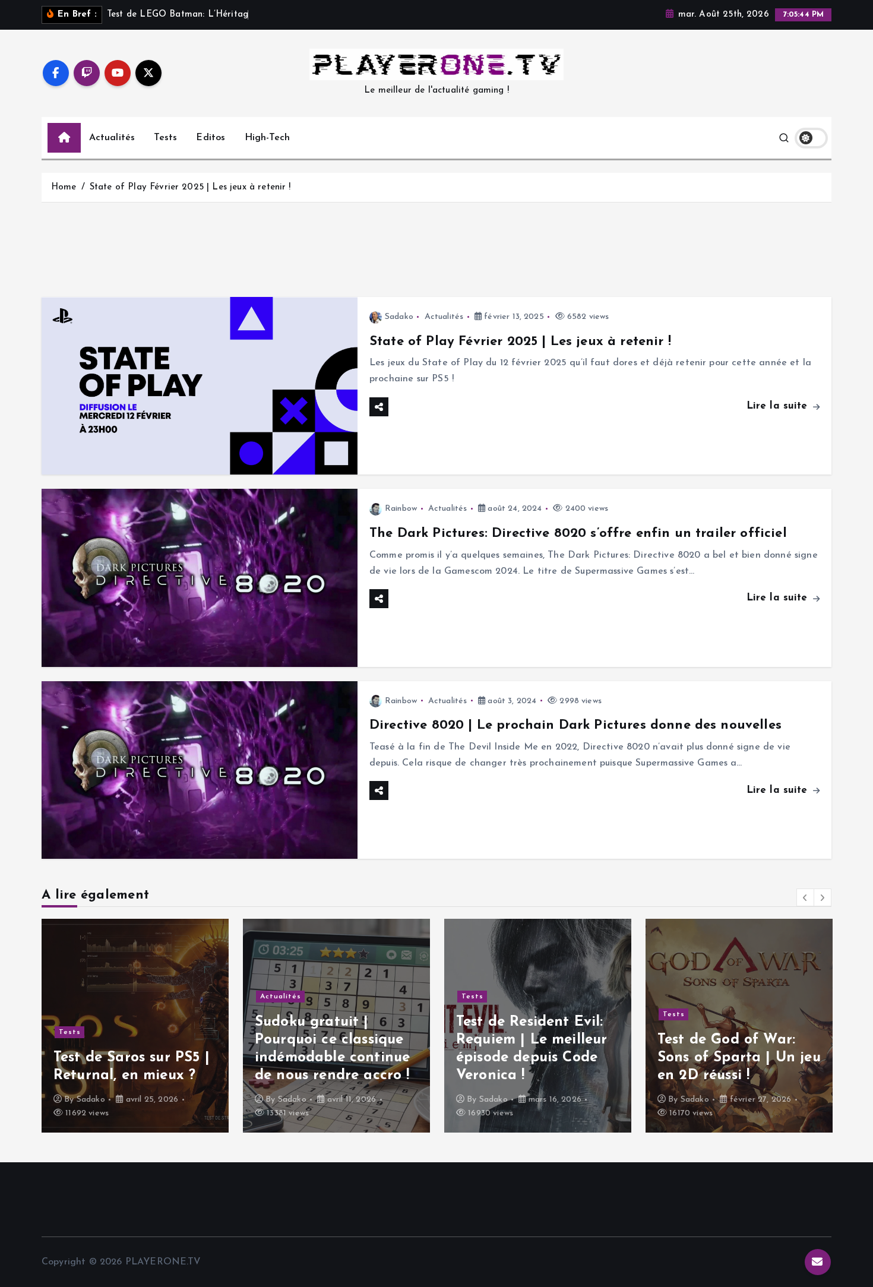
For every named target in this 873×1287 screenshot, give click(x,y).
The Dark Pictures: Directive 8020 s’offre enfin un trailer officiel (578, 533)
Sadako (399, 316)
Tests (165, 138)
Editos (210, 138)
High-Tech (267, 138)
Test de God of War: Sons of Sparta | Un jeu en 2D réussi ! (552, 1058)
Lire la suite (779, 406)
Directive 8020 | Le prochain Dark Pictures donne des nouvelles (575, 725)
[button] (805, 897)
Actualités (112, 138)
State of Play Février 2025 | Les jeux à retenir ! (190, 187)
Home (64, 187)
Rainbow (401, 508)
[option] (149, 1026)
